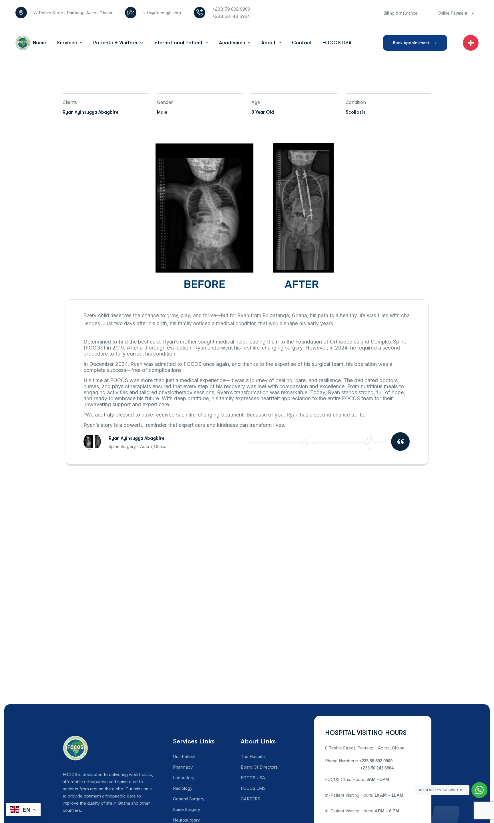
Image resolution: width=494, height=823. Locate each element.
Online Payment (452, 13)
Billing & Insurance (401, 13)
